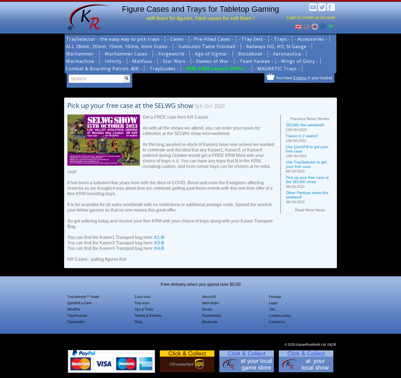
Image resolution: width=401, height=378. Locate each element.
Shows (207, 309)
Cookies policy (280, 316)
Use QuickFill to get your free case (307, 151)
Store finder (210, 303)
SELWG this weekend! (305, 127)
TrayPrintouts (77, 316)
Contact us (277, 322)
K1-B (159, 237)
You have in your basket (304, 77)
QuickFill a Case (79, 303)
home (88, 16)
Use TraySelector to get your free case (306, 166)
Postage (275, 297)
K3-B (159, 243)
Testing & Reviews (148, 316)
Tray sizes (141, 303)
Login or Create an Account (311, 17)
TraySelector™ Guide (83, 297)
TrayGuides (76, 322)
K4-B (159, 248)
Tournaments (211, 316)
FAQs (138, 322)
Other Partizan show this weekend (307, 197)
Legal (273, 303)
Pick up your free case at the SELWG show (307, 182)
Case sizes (142, 297)
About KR (209, 297)
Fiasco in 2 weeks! (302, 138)
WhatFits (73, 309)
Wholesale (210, 322)
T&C (272, 309)
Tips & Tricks (143, 309)
